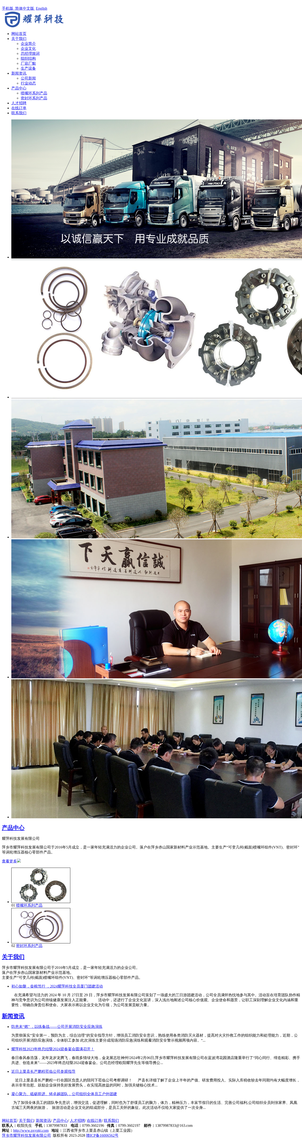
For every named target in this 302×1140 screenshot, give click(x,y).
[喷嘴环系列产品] (40, 902)
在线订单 (18, 108)
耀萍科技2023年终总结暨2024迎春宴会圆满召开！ (52, 1049)
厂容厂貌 (28, 63)
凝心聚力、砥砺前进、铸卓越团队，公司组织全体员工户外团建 (64, 1094)
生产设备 (28, 68)
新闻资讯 (18, 73)
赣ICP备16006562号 (102, 1135)
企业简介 (28, 44)
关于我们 (18, 39)
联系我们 (18, 113)
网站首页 (18, 34)
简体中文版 (25, 8)
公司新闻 (28, 78)
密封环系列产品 (34, 98)
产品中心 (18, 88)
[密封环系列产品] (40, 942)
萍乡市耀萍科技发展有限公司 (26, 1135)
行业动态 (28, 83)
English (41, 8)
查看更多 (9, 861)
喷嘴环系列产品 (34, 93)
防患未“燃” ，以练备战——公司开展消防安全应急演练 (56, 1027)
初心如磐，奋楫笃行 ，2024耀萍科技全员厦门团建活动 (57, 986)
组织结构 (28, 58)
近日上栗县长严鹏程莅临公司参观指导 (43, 1071)
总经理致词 (30, 53)
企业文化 (28, 48)
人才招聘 (18, 103)
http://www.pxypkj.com (31, 1130)
